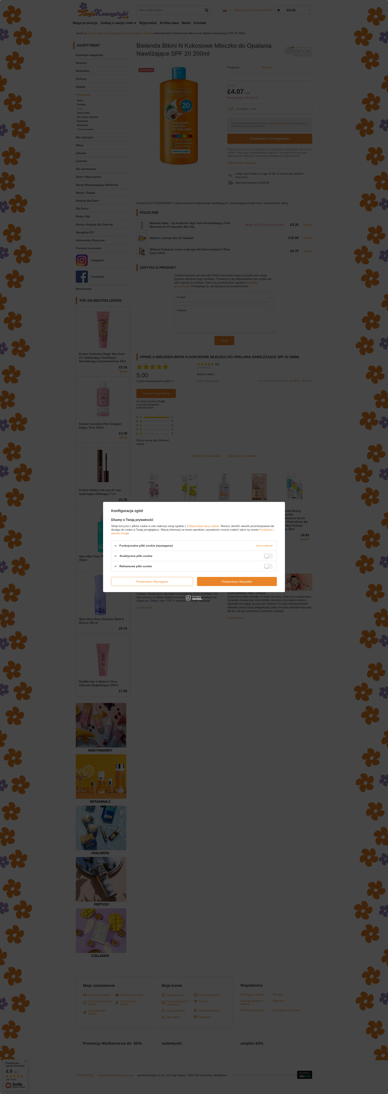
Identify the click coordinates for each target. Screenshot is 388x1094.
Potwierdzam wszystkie (237, 581)
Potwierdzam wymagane (152, 581)
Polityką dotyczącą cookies (203, 526)
